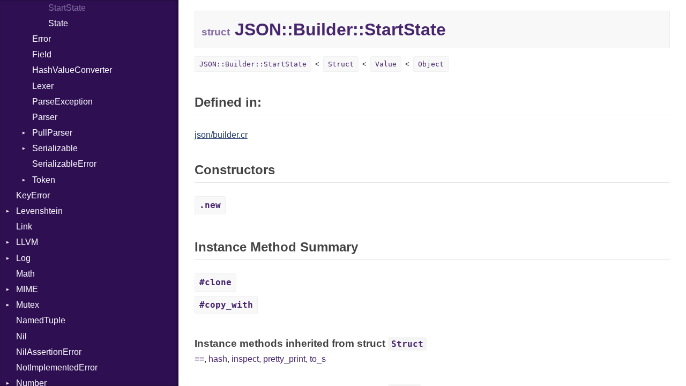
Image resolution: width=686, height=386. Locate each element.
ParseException (62, 101)
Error (41, 38)
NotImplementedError (57, 367)
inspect (245, 358)
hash (217, 358)
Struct (341, 64)
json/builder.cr (221, 134)
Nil (21, 336)
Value (386, 64)
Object (431, 64)
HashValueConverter (72, 70)
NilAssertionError (48, 352)
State (58, 23)
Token (43, 179)
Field (41, 54)
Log (23, 258)
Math (25, 273)
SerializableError (64, 163)
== (199, 358)
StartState (67, 7)
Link (24, 226)
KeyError (33, 195)
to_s (318, 358)
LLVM (27, 242)
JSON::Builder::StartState (253, 64)
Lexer (43, 86)
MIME (27, 289)
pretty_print (284, 358)
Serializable (55, 148)
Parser (44, 117)
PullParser (52, 132)
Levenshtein (39, 211)
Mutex (27, 304)
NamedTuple (40, 320)
